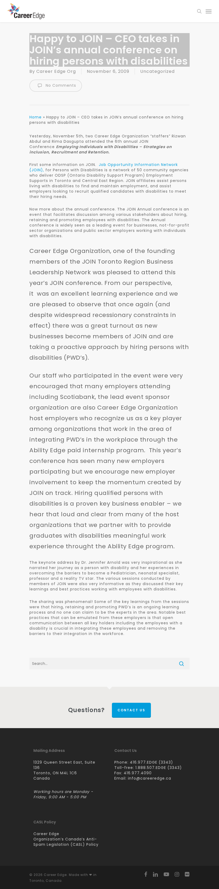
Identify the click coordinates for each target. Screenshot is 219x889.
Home (35, 117)
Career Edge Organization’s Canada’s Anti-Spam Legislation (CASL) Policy (66, 839)
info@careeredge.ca (149, 778)
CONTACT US (131, 710)
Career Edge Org (56, 71)
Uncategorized (157, 71)
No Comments (60, 85)
